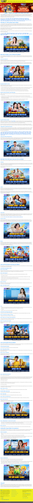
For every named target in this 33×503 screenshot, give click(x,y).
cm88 (2, 499)
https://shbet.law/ (21, 18)
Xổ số (16, 1)
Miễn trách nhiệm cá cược (14, 493)
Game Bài (11, 1)
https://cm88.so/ (11, 133)
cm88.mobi (24, 131)
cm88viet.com (16, 131)
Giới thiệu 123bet (13, 490)
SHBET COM (2, 34)
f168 (12, 18)
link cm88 (5, 131)
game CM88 (15, 132)
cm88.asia (27, 131)
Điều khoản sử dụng (14, 494)
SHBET (14, 19)
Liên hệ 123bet (13, 496)
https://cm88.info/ (21, 132)
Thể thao (14, 1)
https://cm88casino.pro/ (23, 133)
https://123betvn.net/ (28, 493)
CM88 (30, 131)
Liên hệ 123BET (24, 1)
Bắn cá (20, 1)
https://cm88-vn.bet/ (16, 133)
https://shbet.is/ (26, 18)
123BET (9, 1)
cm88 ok (30, 132)
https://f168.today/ (15, 18)
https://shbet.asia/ (3, 19)
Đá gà (18, 1)
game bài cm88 (9, 132)
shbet (7, 19)
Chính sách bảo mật (14, 491)
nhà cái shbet (7, 18)
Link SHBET (5, 34)
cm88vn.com (20, 131)
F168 (10, 18)
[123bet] (3, 1)
